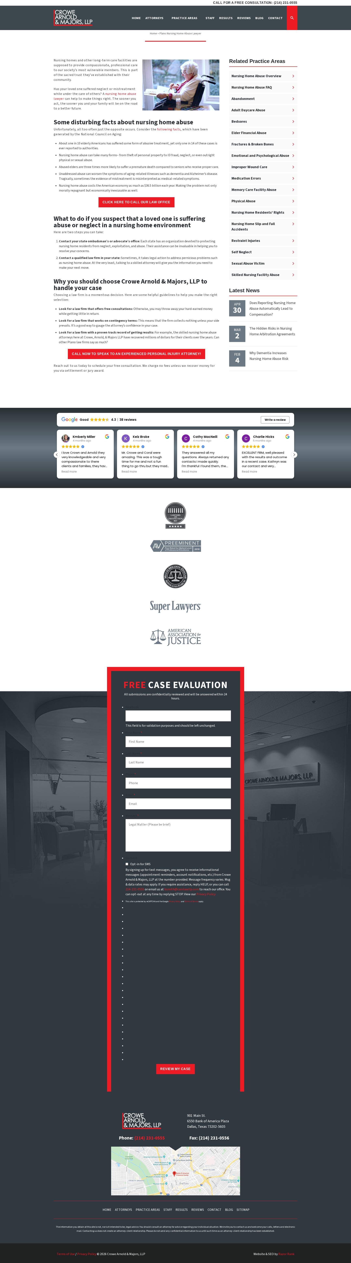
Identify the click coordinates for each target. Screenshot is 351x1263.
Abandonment (243, 98)
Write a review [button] (275, 420)
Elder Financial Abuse (249, 132)
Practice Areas (148, 1210)
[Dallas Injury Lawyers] (73, 18)
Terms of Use (66, 1254)
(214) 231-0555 (149, 1138)
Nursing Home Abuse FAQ (252, 87)
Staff (168, 1210)
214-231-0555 (135, 889)
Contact (214, 1210)
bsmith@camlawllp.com (181, 889)
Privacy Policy (206, 894)
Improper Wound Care (249, 167)
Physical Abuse (244, 201)
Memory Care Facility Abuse (254, 189)
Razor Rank (286, 1254)
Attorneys (123, 1210)
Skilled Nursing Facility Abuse (256, 274)
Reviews (197, 1210)
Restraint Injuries (246, 240)
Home (153, 33)
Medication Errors (246, 178)
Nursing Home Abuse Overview (256, 76)
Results (182, 1210)
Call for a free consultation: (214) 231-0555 (255, 2)
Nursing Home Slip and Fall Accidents (253, 226)
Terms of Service (191, 901)
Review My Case (175, 1069)
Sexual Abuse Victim (248, 263)
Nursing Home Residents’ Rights (258, 212)
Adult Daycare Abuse (248, 110)
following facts (169, 129)
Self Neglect (242, 252)
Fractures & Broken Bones (253, 144)
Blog (229, 1210)
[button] (294, 455)
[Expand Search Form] (292, 18)
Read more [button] (69, 472)
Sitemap (243, 1210)
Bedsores (239, 121)
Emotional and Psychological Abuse (260, 155)
